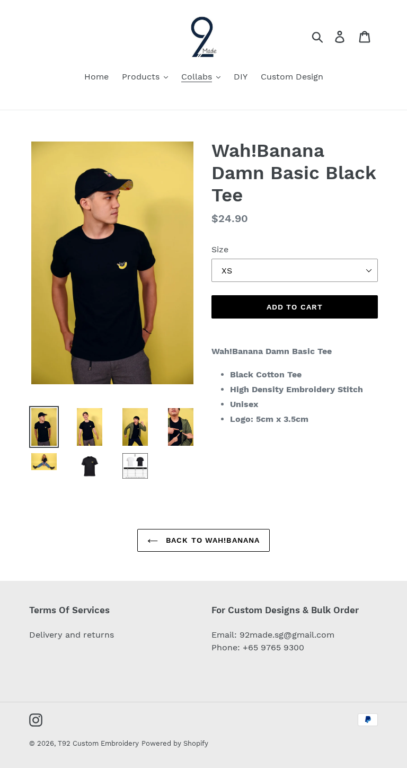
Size (219, 249)
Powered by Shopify (174, 743)
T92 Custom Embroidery (98, 743)
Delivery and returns (71, 635)
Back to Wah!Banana (211, 540)
